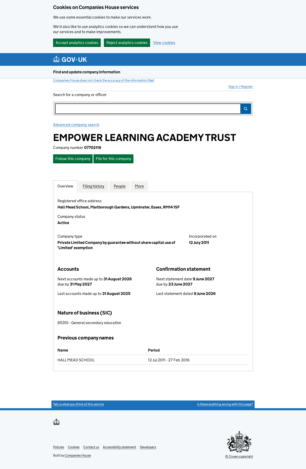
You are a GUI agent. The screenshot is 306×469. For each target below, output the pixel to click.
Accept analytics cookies (77, 42)
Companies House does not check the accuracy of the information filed (103, 80)
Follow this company (72, 158)
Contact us (91, 447)
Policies (58, 447)
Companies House (78, 455)
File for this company (113, 158)
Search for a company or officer (80, 94)
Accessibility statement (119, 447)
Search (246, 109)
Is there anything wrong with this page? (225, 404)
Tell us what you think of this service (78, 404)
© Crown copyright (239, 456)
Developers (148, 447)
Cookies (74, 447)
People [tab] (120, 186)
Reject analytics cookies (127, 42)
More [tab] (139, 186)
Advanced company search (76, 124)
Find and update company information (86, 72)
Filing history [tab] (93, 186)
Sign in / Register (240, 87)
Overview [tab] (65, 186)
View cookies (164, 43)
